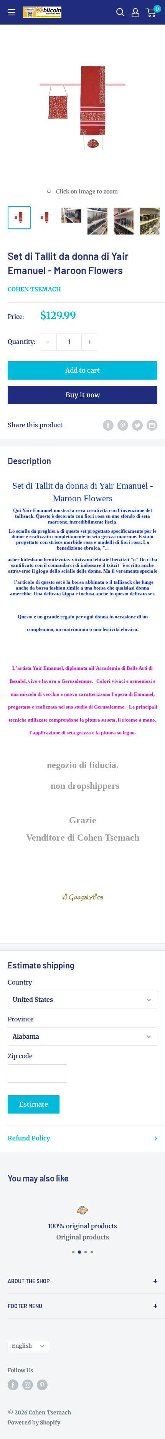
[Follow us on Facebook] (13, 1385)
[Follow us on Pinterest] (42, 1385)
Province (20, 1019)
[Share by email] (152, 425)
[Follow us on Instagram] (27, 1385)
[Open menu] (11, 12)
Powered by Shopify (34, 1422)
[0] (151, 12)
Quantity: (21, 341)
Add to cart (82, 370)
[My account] (135, 12)
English (22, 1346)
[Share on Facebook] (108, 425)
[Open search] (120, 12)
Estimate (33, 1104)
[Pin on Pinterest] (122, 425)
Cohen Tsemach (34, 289)
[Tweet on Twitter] (137, 425)
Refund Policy (29, 1138)
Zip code (20, 1056)
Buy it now (83, 395)
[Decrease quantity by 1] (48, 342)
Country (20, 982)
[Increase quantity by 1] (90, 342)
